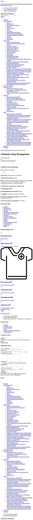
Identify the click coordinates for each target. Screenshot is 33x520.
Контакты (9, 38)
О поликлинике (8, 21)
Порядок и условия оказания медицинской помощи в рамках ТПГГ (18, 75)
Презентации (10, 111)
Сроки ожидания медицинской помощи (17, 136)
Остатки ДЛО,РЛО (12, 67)
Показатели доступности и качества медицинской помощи (16, 128)
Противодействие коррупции (14, 33)
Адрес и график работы (10, 10)
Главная (6, 19)
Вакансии (6, 215)
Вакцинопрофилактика (13, 63)
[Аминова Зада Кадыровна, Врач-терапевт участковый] (8, 160)
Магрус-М (17, 375)
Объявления (7, 208)
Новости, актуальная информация (16, 105)
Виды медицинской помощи (14, 125)
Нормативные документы (13, 32)
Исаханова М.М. (6, 236)
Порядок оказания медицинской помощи (17, 61)
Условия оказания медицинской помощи (17, 126)
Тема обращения (5, 348)
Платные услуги (8, 87)
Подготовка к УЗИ (12, 49)
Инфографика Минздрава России (15, 64)
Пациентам (7, 40)
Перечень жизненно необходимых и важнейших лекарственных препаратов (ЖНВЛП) (19, 134)
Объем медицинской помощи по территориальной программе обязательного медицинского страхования (18, 139)
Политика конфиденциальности (15, 35)
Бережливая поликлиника (10, 222)
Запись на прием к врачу (13, 42)
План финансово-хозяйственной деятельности (19, 144)
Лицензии (9, 31)
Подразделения (8, 332)
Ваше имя (3, 350)
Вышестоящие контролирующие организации (19, 142)
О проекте (9, 101)
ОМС (5, 112)
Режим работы (10, 28)
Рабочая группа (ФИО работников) (16, 99)
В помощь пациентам (12, 57)
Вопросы (6, 146)
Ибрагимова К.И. (6, 243)
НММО (6, 95)
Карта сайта (10, 39)
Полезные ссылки (11, 107)
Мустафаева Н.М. (6, 282)
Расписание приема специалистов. (16, 43)
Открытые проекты (12, 102)
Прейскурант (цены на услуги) (15, 88)
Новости (9, 26)
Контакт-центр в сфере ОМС (14, 114)
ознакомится (4, 364)
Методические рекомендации (14, 98)
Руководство (10, 24)
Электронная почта (6, 352)
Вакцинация (10, 54)
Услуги (8, 45)
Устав (8, 29)
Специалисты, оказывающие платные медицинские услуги (17, 90)
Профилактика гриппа (13, 56)
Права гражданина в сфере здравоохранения (18, 83)
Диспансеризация (11, 52)
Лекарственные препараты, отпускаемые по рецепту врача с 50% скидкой (18, 131)
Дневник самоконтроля (13, 47)
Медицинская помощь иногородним (16, 84)
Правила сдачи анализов (13, 50)
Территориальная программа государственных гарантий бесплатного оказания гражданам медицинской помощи (19, 117)
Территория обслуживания (14, 66)
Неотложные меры (12, 46)
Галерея (9, 36)
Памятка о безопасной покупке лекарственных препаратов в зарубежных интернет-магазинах (19, 69)
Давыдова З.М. (6, 305)
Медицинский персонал (13, 25)
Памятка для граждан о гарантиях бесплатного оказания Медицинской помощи (19, 72)
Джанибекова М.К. (7, 297)
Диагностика (10, 53)
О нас (8, 22)
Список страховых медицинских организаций (19, 143)
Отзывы (6, 147)
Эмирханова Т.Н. (6, 289)
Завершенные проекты (13, 104)
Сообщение (4, 361)
